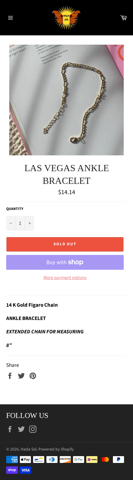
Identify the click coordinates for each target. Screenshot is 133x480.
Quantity (14, 209)
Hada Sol (28, 449)
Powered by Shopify (56, 449)
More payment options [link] (65, 278)
